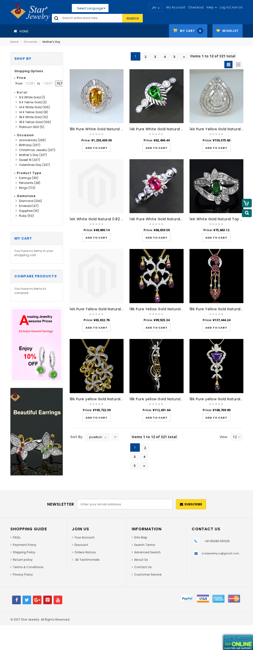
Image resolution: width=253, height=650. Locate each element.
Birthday (29, 145)
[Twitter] (26, 600)
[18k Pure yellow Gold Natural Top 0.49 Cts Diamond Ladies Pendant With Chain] (97, 366)
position (95, 437)
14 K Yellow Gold (33, 112)
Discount (81, 545)
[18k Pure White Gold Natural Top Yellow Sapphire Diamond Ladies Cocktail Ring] (97, 96)
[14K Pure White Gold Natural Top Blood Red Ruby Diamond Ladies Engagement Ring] (156, 186)
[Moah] (39, 12)
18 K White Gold (33, 117)
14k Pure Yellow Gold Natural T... (218, 129)
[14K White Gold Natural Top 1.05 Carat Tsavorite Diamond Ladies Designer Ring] (217, 186)
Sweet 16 (29, 160)
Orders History (85, 552)
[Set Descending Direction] (115, 437)
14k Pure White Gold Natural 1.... (157, 129)
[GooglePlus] (37, 600)
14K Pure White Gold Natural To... (159, 219)
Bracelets (23, 55)
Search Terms (144, 545)
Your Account (84, 537)
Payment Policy (24, 545)
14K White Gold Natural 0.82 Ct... (99, 219)
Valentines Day (34, 165)
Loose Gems (24, 43)
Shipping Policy (24, 552)
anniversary (32, 140)
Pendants (22, 80)
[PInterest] (47, 600)
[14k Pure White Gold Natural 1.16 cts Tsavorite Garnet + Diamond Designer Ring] (156, 96)
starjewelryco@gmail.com (220, 553)
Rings (44, 55)
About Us (141, 560)
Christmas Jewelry (37, 150)
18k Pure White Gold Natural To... (99, 129)
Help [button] (210, 7)
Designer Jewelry (29, 92)
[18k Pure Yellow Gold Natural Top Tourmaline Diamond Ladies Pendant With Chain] (156, 276)
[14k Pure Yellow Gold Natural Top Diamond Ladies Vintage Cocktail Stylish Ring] (217, 96)
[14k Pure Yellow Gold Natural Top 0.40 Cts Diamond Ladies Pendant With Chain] (97, 276)
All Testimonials (87, 560)
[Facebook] (16, 600)
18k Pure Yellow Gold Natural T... (158, 309)
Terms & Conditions (28, 567)
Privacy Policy (23, 574)
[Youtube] (58, 600)
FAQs (17, 537)
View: (224, 436)
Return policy (23, 560)
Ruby (26, 216)
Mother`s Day (33, 155)
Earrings (22, 68)
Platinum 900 (31, 127)
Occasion (28, 104)
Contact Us (143, 567)
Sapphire (29, 211)
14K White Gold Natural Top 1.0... (218, 219)
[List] (238, 64)
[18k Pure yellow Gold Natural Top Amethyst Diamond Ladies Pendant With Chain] (217, 366)
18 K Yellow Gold (35, 122)
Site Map (140, 537)
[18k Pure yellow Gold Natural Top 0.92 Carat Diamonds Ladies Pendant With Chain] (156, 366)
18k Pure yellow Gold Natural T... (98, 399)
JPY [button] (154, 8)
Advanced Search (147, 552)
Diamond (30, 201)
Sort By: (76, 436)
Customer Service (148, 574)
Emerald (29, 206)
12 (235, 436)
